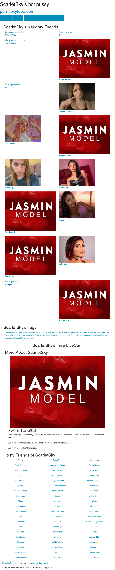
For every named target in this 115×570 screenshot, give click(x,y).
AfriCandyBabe (20, 470)
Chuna (20, 501)
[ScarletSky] (57, 391)
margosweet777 (57, 480)
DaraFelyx (94, 470)
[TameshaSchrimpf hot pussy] (77, 96)
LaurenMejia (21, 521)
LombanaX (57, 516)
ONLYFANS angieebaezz (94, 521)
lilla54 (94, 501)
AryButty (20, 547)
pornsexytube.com (17, 11)
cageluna (94, 526)
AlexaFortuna (57, 490)
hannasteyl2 (94, 511)
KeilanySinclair (21, 557)
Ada (20, 475)
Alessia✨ (94, 542)
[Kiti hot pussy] (65, 32)
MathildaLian (20, 506)
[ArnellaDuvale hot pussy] (84, 134)
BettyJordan (20, 537)
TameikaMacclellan (57, 511)
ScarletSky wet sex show (40, 335)
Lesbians (42, 18)
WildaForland (57, 542)
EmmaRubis (57, 460)
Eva (20, 516)
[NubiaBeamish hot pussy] (84, 58)
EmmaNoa (20, 496)
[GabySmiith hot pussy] (23, 128)
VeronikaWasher (94, 516)
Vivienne (57, 537)
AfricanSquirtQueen (57, 465)
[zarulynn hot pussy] (14, 281)
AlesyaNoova (20, 480)
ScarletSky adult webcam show (17, 335)
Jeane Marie (94, 475)
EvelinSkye (57, 557)
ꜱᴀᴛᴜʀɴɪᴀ (57, 521)
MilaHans (57, 501)
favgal (57, 506)
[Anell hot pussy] (12, 84)
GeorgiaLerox (94, 465)
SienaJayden (94, 485)
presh (20, 485)
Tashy (20, 460)
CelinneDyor (57, 526)
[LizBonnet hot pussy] (77, 249)
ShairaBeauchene (94, 480)
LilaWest (20, 542)
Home (6, 18)
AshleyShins (94, 496)
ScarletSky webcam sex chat (33, 332)
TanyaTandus (20, 465)
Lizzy (57, 552)
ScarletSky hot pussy (13, 332)
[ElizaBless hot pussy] (30, 255)
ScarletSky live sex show (60, 335)
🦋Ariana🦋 (94, 460)
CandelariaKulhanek (57, 485)
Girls (18, 18)
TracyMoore (94, 557)
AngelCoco (57, 531)
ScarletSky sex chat (53, 332)
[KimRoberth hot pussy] (30, 210)
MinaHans (94, 506)
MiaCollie (94, 490)
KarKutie (20, 531)
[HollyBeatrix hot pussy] (84, 299)
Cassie (57, 496)
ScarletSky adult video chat (98, 332)
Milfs (29, 18)
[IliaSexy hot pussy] (77, 204)
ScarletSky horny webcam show (74, 332)
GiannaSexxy (94, 552)
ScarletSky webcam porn (25, 338)
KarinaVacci (94, 547)
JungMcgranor (94, 531)
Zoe (20, 526)
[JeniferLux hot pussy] (77, 172)
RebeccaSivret (57, 475)
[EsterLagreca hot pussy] (23, 172)
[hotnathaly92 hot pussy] (15, 40)
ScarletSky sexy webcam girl (82, 335)
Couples (57, 18)
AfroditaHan (57, 470)
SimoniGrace (57, 547)
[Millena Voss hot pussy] (15, 32)
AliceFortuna (20, 511)
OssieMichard (20, 552)
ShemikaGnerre (20, 490)
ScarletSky (8, 563)
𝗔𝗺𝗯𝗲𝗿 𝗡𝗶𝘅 (94, 537)
